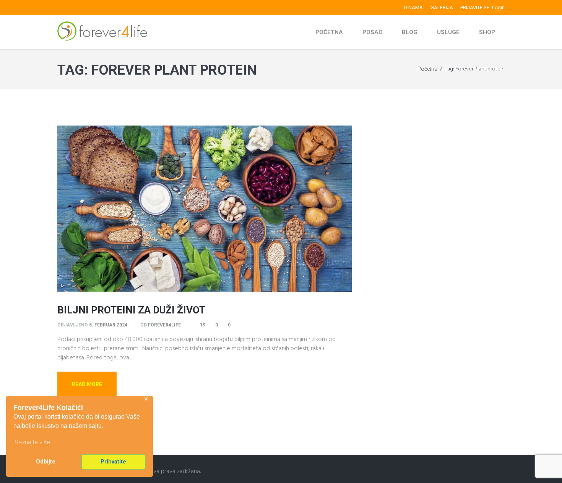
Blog (409, 32)
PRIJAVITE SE (474, 7)
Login (498, 7)
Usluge (448, 32)
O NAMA (413, 7)
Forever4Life (164, 325)
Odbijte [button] (45, 462)
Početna (329, 32)
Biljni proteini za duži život (131, 310)
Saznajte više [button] (32, 442)
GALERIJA (441, 7)
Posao (372, 32)
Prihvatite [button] (113, 462)
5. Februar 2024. (109, 325)
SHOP (487, 32)
